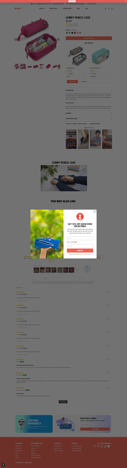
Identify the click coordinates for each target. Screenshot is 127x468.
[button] (3, 465)
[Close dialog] (94, 211)
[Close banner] (125, 1)
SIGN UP (80, 251)
